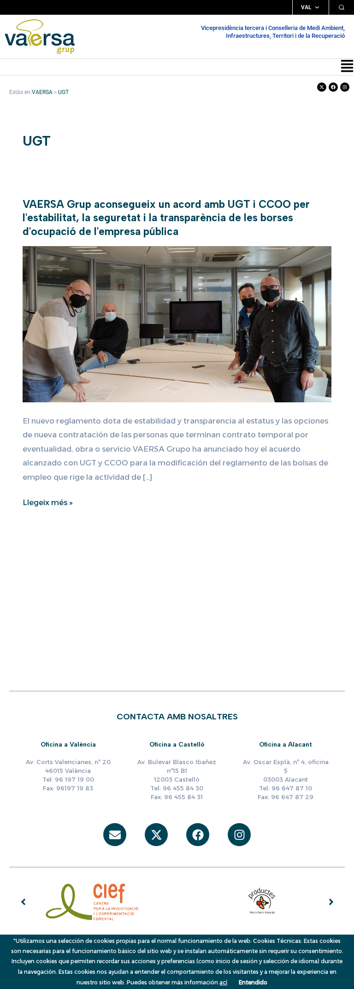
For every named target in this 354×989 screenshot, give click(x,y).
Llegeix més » (48, 502)
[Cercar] (341, 7)
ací (223, 982)
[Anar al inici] (40, 36)
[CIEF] (92, 901)
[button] (347, 67)
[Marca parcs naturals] (262, 901)
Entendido (253, 982)
